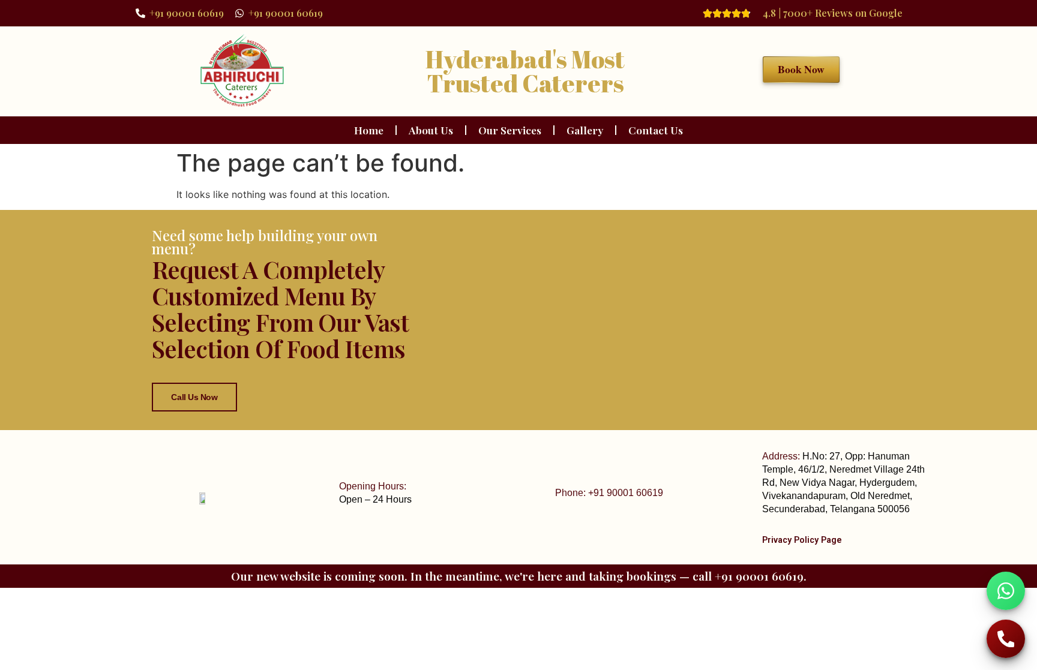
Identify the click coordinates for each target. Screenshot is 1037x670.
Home (368, 130)
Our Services (509, 130)
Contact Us (655, 130)
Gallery (585, 130)
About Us (431, 130)
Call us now (194, 397)
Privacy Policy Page (802, 540)
